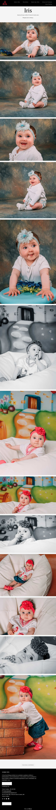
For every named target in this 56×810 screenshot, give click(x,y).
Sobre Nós (17, 2)
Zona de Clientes (47, 2)
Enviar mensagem (7, 791)
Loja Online (48, 4)
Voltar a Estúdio (28, 765)
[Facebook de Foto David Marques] (2, 798)
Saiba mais (6, 783)
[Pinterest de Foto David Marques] (6, 798)
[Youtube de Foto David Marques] (8, 798)
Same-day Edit (35, 2)
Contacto (6, 803)
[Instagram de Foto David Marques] (4, 798)
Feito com (28, 808)
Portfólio (25, 2)
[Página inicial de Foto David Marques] (6, 3)
